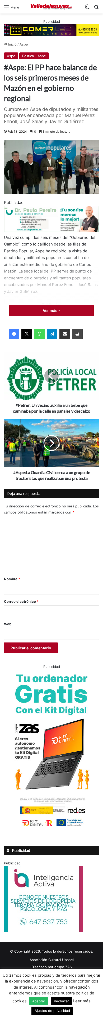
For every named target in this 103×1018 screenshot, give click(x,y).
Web (7, 624)
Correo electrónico (21, 601)
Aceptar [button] (38, 1001)
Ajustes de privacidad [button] (52, 1010)
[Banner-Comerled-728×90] (51, 30)
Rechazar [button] (61, 1001)
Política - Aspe (34, 56)
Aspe (24, 44)
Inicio (12, 44)
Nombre (12, 579)
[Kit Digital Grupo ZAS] (51, 827)
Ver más (50, 310)
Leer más (82, 1000)
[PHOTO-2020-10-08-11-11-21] (43, 931)
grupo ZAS (63, 967)
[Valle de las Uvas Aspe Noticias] (51, 7)
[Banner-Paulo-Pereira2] (51, 230)
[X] (26, 334)
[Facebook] (14, 334)
